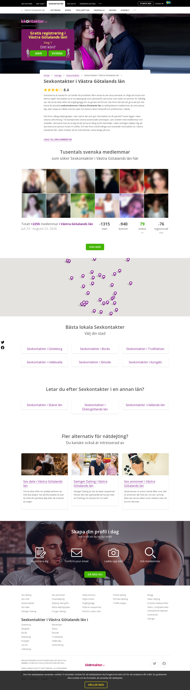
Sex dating (26, 3)
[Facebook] (164, 663)
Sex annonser (58, 595)
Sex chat (40, 3)
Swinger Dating (88, 3)
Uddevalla (99, 10)
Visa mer (95, 247)
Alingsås (25, 628)
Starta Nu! (145, 3)
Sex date (71, 3)
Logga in (159, 3)
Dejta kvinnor (89, 595)
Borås (68, 10)
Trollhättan (82, 10)
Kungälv (125, 10)
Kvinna (57, 53)
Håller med (96, 684)
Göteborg (55, 10)
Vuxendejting (58, 599)
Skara (54, 628)
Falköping (26, 636)
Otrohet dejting (120, 599)
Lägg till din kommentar (58, 139)
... (100, 3)
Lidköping (26, 649)
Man (38, 53)
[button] (99, 300)
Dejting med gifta (60, 603)
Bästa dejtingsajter (61, 607)
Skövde (112, 10)
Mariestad (57, 624)
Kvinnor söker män (91, 611)
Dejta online (88, 599)
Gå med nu (95, 574)
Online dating (119, 595)
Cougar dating (59, 611)
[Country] (168, 2)
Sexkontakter (56, 3)
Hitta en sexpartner (91, 607)
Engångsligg (88, 603)
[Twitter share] (2, 342)
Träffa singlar (119, 603)
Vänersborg (57, 644)
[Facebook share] (2, 347)
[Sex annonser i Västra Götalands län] (145, 464)
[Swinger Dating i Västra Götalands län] (95, 464)
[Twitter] (154, 663)
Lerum (24, 644)
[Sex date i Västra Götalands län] (44, 464)
